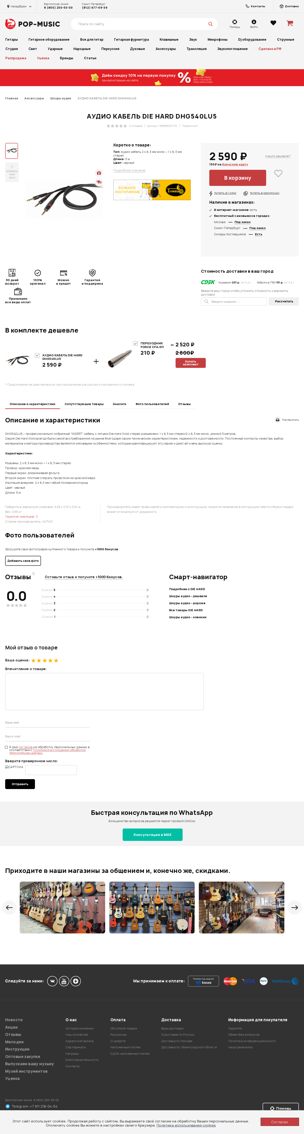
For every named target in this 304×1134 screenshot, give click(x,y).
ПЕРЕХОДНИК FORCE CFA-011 (152, 345)
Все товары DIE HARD (186, 610)
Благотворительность (82, 1060)
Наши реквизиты (240, 1047)
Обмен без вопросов (244, 1035)
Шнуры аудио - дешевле (188, 596)
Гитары (11, 39)
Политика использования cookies (186, 1125)
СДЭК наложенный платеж (130, 1054)
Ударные (55, 49)
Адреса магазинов (79, 1041)
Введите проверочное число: (31, 761)
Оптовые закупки (22, 1056)
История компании (79, 1028)
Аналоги (119, 404)
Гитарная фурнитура (131, 39)
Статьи (90, 58)
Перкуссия (110, 49)
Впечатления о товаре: (26, 669)
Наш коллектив (77, 1035)
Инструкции (17, 1049)
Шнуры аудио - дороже (187, 603)
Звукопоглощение (232, 49)
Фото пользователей (152, 404)
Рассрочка (118, 1035)
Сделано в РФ (270, 49)
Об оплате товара (123, 1028)
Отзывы (184, 404)
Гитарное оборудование (49, 39)
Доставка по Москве (176, 1041)
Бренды (66, 58)
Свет (33, 49)
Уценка (43, 58)
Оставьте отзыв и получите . (84, 577)
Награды (72, 1054)
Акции (11, 1027)
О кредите (118, 1041)
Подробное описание (129, 170)
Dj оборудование (252, 39)
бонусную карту (235, 164)
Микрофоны (217, 39)
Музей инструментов (26, 1071)
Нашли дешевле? (278, 156)
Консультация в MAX (153, 834)
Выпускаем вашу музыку (29, 1063)
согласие (26, 747)
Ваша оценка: (17, 660)
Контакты (72, 1066)
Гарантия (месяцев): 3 (21, 516)
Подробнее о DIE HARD (187, 589)
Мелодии (14, 1042)
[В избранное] (278, 178)
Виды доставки (172, 1028)
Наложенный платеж (125, 1047)
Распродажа (15, 58)
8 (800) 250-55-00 (58, 8)
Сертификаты (76, 1047)
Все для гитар (91, 39)
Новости (14, 1019)
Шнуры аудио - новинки (188, 617)
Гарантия (235, 1028)
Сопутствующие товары (84, 404)
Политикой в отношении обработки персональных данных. (47, 751)
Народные (82, 49)
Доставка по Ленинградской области (189, 1047)
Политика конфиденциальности (251, 1041)
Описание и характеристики (32, 404)
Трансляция (197, 49)
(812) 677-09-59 (94, 8)
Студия (11, 49)
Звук (193, 39)
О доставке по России (177, 1035)
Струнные (285, 39)
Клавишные (169, 39)
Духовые (137, 49)
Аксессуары (166, 49)
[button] (9, 907)
